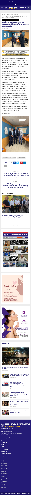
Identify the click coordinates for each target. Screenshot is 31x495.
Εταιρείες (3, 446)
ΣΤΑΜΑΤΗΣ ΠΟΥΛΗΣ (21, 157)
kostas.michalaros (26, 493)
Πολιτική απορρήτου (6, 453)
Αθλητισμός (4, 444)
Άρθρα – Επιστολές (5, 440)
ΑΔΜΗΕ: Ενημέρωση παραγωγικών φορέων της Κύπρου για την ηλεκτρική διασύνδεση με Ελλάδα (15, 185)
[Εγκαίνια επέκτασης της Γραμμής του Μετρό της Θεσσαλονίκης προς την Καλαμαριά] (5, 394)
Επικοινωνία (19, 1)
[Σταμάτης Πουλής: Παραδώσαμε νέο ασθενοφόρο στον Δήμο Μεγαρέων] (5, 376)
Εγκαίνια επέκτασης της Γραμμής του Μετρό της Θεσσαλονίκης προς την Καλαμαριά (19, 394)
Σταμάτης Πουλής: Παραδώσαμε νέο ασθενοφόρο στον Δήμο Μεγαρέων (12, 216)
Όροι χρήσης (4, 455)
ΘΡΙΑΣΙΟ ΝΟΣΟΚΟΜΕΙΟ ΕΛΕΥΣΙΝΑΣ (9, 157)
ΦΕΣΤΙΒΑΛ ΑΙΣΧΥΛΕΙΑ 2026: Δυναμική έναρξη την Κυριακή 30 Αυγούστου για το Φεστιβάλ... (19, 403)
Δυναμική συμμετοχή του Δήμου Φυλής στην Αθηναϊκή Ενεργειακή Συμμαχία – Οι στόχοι (15, 175)
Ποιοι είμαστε (12, 1)
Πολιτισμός (4, 442)
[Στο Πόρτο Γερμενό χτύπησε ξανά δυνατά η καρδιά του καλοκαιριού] (15, 356)
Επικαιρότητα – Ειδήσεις (7, 437)
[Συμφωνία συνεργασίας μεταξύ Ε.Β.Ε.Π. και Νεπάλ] (5, 412)
